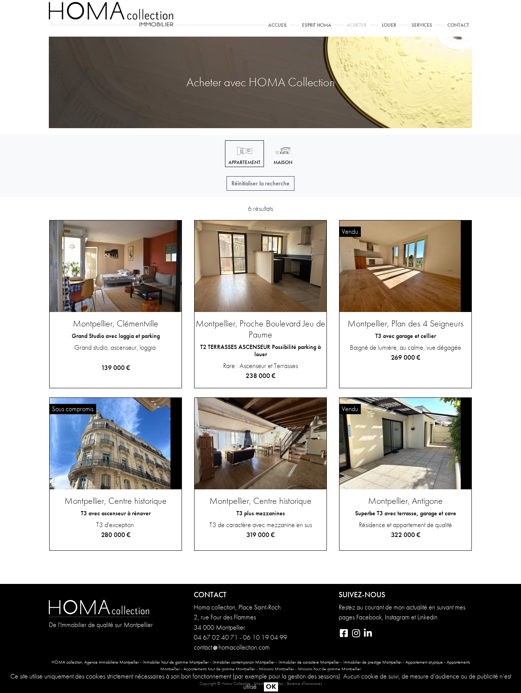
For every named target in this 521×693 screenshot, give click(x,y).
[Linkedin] (368, 634)
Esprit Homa (316, 25)
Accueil (279, 24)
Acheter (357, 25)
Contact (458, 25)
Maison (283, 162)
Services (422, 25)
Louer (389, 25)
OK (271, 686)
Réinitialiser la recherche (260, 183)
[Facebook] (345, 634)
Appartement (244, 162)
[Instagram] (356, 634)
